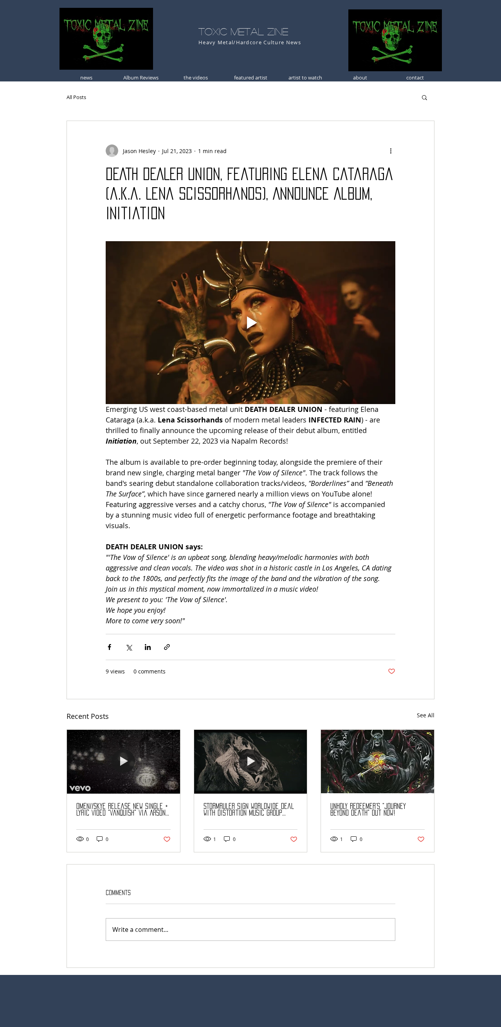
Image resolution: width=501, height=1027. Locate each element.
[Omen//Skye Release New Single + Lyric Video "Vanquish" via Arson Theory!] (123, 761)
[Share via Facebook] (109, 647)
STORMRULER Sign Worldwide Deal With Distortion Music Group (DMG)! (249, 809)
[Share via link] (167, 647)
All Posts (76, 97)
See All (425, 715)
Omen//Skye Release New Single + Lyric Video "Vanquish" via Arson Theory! (122, 809)
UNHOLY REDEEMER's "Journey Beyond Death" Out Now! (368, 809)
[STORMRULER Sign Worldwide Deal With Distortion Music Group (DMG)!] (250, 761)
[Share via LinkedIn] (147, 647)
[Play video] (250, 322)
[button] (424, 97)
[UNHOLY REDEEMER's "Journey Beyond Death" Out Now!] (377, 761)
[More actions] (390, 150)
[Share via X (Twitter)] (128, 647)
